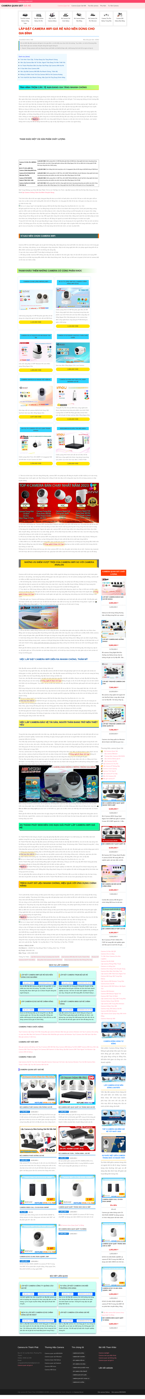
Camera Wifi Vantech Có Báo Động (52, 1049)
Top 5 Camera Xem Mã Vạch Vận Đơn (85, 1034)
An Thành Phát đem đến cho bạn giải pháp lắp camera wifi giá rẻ (42, 65)
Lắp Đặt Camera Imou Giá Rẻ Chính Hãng (75, 1002)
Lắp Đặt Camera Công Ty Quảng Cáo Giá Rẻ (45, 957)
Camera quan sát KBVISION (53, 1353)
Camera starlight (104, 1353)
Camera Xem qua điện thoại (81, 1367)
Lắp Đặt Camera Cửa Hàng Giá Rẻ (74, 1312)
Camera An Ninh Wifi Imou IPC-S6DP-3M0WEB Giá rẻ (73, 380)
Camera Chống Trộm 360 (109, 1006)
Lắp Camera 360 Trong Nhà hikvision (112, 1003)
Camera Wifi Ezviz (50, 1369)
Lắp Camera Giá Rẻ (110, 761)
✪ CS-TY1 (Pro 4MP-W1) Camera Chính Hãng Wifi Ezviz (73, 282)
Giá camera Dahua (104, 1392)
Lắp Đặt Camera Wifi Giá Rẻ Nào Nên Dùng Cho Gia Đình (37, 976)
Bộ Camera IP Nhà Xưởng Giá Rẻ (32, 1155)
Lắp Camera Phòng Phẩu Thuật (111, 964)
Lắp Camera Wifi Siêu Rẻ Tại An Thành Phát (75, 957)
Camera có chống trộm (108, 966)
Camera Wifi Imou (50, 1366)
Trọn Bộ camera (93, 6)
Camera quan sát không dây (107, 1358)
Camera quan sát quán (80, 1374)
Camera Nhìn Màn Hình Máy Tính (111, 971)
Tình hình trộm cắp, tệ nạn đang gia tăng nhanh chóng (39, 59)
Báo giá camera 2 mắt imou (27, 1037)
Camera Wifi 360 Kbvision (109, 1011)
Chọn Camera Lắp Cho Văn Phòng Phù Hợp (78, 960)
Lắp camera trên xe (78, 1360)
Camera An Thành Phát (28, 1347)
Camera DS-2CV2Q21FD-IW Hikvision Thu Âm (36, 336)
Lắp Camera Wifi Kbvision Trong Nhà (112, 981)
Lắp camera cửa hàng (79, 1364)
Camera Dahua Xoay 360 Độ (110, 1001)
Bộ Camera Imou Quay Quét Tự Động (73, 1229)
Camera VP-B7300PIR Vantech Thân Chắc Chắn (73, 336)
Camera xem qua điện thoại (107, 1355)
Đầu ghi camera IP (108, 778)
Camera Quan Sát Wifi (78, 6)
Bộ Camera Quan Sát (111, 751)
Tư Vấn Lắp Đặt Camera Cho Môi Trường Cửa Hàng (74, 1287)
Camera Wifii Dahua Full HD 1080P (70, 1047)
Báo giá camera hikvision (52, 1032)
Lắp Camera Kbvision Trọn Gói (74, 1062)
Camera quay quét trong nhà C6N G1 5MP (74, 1207)
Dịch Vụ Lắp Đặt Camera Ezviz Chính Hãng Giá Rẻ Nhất (37, 1313)
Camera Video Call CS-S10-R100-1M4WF (34, 1207)
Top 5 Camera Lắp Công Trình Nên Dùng (31, 1032)
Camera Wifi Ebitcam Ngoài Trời (111, 993)
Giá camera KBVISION (119, 1392)
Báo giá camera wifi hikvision (63, 1034)
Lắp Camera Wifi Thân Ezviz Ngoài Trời (113, 973)
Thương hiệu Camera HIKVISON (114, 756)
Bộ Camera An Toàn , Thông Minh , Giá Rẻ (74, 1153)
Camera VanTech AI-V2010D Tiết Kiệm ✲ (35, 379)
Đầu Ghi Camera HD (108, 776)
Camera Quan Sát (16, 5)
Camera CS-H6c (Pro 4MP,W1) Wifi (35, 281)
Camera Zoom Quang (109, 768)
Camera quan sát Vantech (53, 1363)
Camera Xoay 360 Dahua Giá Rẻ (111, 1008)
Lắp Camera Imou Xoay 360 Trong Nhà (113, 998)
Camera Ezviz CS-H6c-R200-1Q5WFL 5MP (34, 1256)
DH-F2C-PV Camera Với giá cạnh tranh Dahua (35, 429)
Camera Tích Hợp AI (108, 771)
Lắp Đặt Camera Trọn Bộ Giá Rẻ (74, 975)
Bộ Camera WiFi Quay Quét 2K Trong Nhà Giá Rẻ (77, 1107)
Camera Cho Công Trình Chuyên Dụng (113, 969)
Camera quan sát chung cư (81, 1378)
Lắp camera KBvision (110, 753)
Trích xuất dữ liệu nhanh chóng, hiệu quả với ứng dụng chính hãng (42, 77)
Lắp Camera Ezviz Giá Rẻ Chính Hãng (37, 1001)
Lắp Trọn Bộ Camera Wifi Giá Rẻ (38, 1064)
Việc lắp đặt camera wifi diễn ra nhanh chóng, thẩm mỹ (39, 71)
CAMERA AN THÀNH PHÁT (25, 1)
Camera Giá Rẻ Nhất (107, 961)
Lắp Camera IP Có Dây (109, 773)
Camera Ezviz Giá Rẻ (107, 983)
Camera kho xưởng (78, 1382)
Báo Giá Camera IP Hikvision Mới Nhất (42, 1034)
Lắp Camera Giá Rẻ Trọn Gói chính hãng (31, 1062)
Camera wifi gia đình (79, 1356)
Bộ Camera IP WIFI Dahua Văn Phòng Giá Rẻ (36, 1107)
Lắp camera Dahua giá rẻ (112, 758)
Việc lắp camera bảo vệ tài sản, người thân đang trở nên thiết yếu (42, 62)
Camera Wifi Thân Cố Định (109, 996)
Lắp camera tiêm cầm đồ (80, 1371)
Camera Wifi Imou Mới (89, 1047)
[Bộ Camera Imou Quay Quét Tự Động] (71, 1225)
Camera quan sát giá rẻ (25, 1365)
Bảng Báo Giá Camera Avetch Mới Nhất (49, 960)
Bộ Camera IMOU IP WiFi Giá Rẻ (113, 929)
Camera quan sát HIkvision (53, 1356)
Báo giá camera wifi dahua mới (28, 1047)
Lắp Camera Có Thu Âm (109, 763)
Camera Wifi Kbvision (107, 991)
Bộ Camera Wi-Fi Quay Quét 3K (113, 844)
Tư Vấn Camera (113, 6)
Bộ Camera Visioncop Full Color (55, 1062)
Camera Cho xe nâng (107, 954)
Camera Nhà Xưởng (78, 1353)
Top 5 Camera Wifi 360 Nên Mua (48, 1047)
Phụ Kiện (103, 6)
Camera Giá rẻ (78, 1392)
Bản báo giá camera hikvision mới (71, 1032)
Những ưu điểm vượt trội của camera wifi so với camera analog (41, 74)
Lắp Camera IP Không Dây (110, 766)
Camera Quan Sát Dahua (53, 1360)
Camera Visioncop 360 (108, 1018)
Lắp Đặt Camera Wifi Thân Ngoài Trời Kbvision (78, 1049)
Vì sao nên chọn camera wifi (29, 68)
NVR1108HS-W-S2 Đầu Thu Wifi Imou (73, 428)
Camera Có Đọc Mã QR (108, 951)
